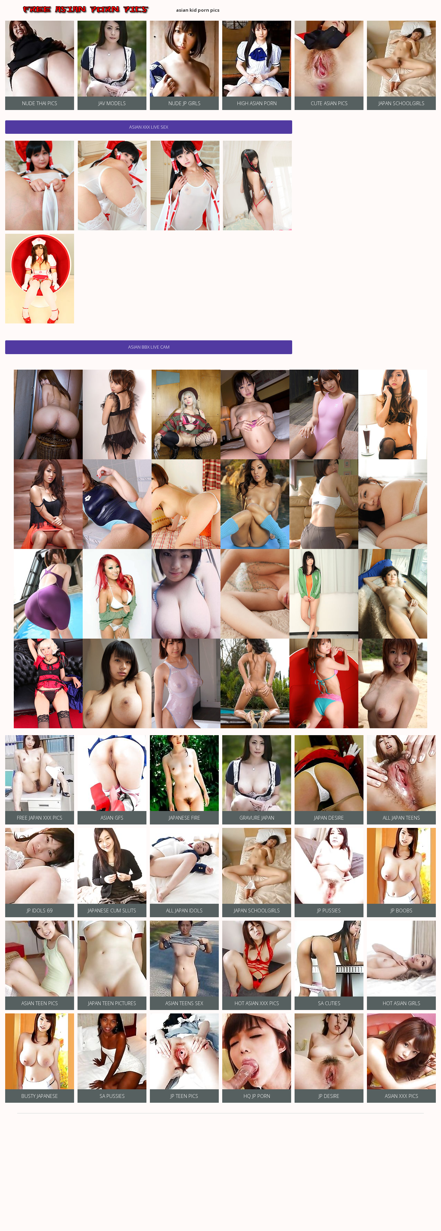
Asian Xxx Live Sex (148, 127)
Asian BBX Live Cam (149, 347)
